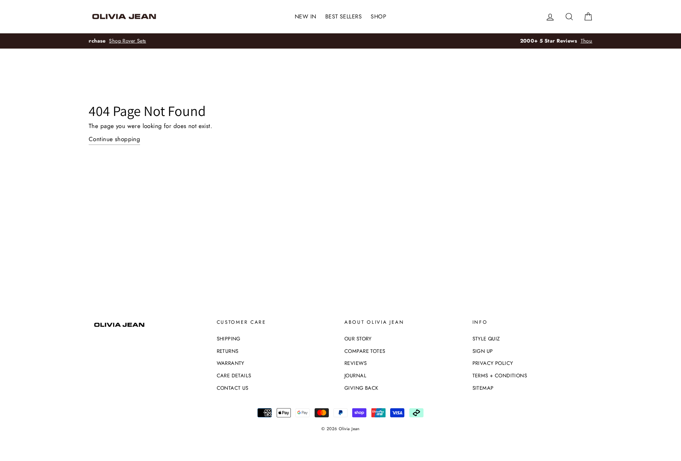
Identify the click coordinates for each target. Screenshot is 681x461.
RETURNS (228, 351)
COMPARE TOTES (365, 351)
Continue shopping (114, 139)
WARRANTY (230, 363)
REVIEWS (355, 363)
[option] (346, 41)
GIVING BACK (361, 387)
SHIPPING (228, 338)
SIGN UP (482, 351)
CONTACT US (233, 387)
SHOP (378, 16)
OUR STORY (358, 338)
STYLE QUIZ (486, 338)
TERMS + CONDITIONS (499, 375)
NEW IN (305, 16)
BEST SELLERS (343, 16)
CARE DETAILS (234, 375)
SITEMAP (483, 387)
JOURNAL (355, 375)
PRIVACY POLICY (492, 363)
